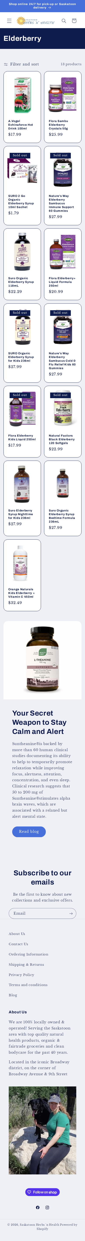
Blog (13, 995)
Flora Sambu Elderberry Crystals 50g (58, 124)
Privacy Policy (21, 975)
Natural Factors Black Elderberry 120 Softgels (62, 439)
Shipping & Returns (26, 965)
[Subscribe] (71, 913)
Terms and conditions (28, 985)
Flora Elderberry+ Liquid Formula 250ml (62, 282)
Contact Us (18, 944)
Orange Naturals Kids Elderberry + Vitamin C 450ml (21, 593)
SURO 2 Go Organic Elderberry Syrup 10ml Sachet (21, 201)
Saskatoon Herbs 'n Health (39, 1224)
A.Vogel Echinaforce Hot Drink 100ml (20, 124)
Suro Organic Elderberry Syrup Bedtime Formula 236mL (62, 516)
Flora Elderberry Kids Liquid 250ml (22, 437)
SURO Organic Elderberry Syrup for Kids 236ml (21, 357)
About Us (17, 934)
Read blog (29, 832)
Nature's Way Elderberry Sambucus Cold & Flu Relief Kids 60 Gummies (62, 361)
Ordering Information (28, 954)
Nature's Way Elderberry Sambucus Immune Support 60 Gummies (61, 203)
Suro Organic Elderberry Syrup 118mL (21, 282)
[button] (9, 21)
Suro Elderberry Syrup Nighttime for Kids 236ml (20, 514)
